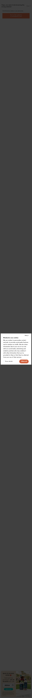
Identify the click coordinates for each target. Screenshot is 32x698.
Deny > (27, 335)
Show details (9, 361)
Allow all (24, 361)
